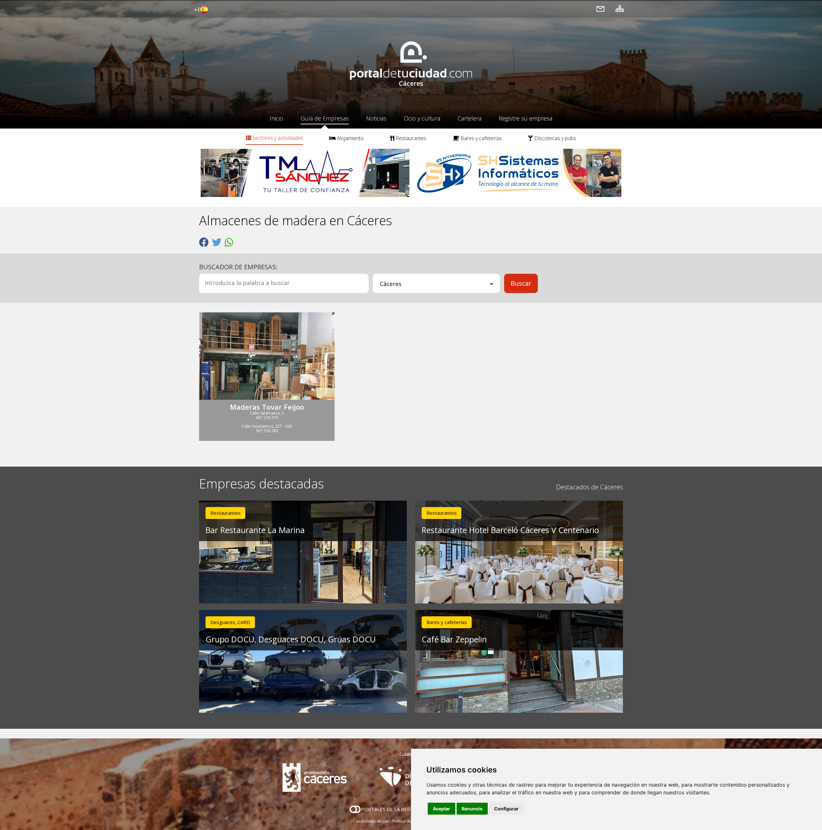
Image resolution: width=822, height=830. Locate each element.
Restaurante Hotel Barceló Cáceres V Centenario (510, 529)
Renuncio (472, 808)
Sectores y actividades (277, 137)
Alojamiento (350, 138)
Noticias (376, 118)
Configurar (506, 808)
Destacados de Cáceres (589, 487)
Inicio (276, 118)
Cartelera (469, 118)
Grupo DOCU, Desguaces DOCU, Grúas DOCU (291, 639)
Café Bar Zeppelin (454, 639)
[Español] (200, 10)
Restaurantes (410, 138)
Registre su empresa (525, 118)
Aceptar (441, 808)
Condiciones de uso (371, 821)
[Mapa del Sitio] (620, 8)
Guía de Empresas (325, 118)
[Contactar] (600, 8)
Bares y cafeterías (480, 138)
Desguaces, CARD (230, 622)
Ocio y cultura (422, 118)
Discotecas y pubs (554, 138)
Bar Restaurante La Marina (255, 529)
